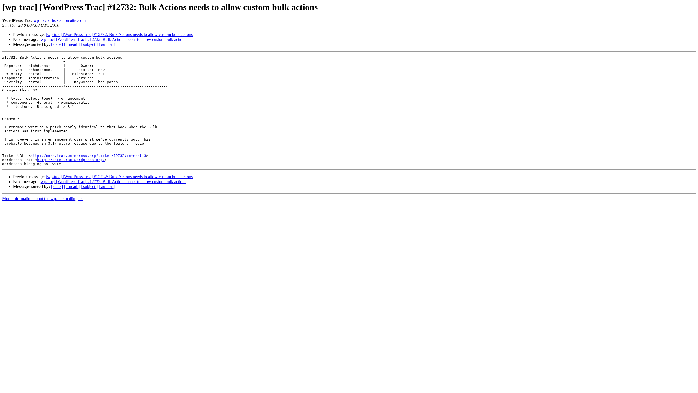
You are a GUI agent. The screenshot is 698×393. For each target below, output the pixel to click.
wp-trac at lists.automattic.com (60, 20)
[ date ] (57, 44)
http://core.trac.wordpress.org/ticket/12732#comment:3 (88, 156)
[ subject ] (89, 44)
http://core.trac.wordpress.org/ (71, 160)
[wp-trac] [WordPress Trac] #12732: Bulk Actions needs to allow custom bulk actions (119, 34)
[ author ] (107, 44)
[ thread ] (72, 44)
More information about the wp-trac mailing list (42, 198)
